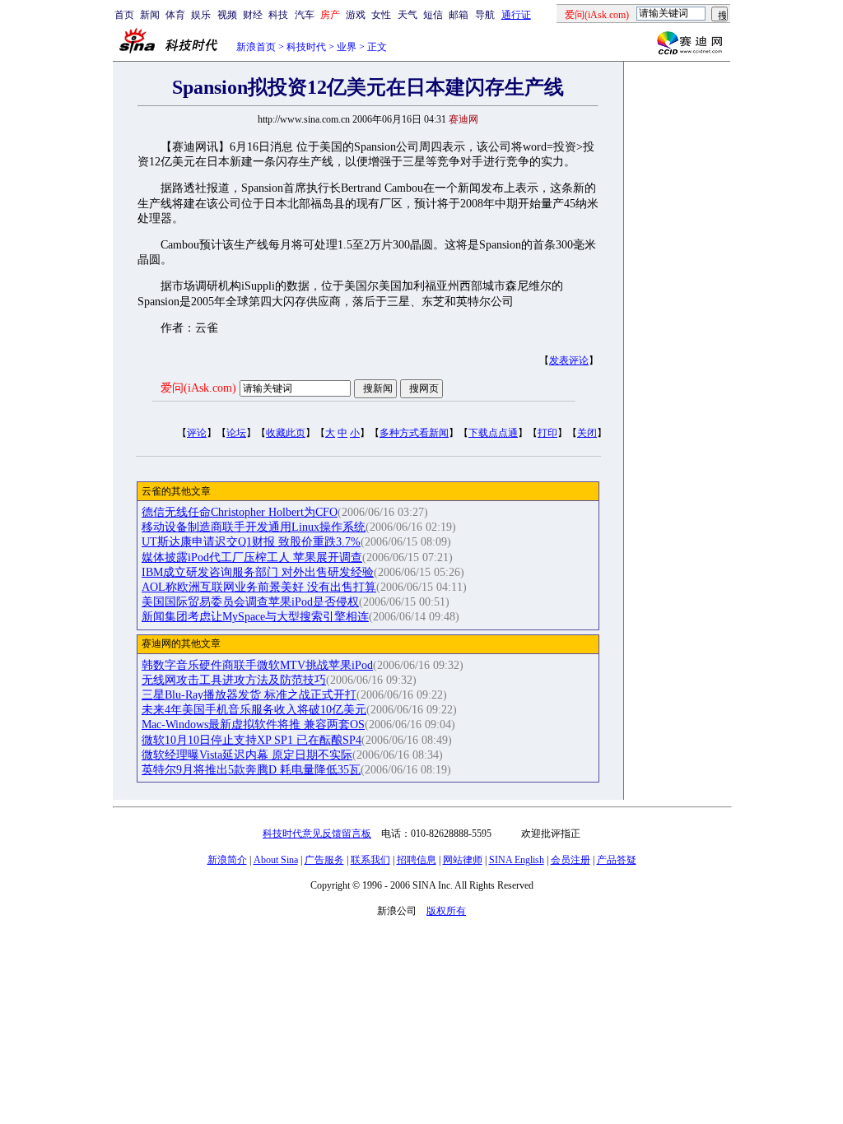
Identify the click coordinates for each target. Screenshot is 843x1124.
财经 (253, 15)
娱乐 (201, 15)
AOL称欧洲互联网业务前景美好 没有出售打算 (259, 587)
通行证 (516, 15)
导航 (485, 15)
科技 (278, 15)
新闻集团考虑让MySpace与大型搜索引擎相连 (255, 617)
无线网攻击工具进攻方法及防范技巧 (234, 680)
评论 (197, 433)
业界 (346, 47)
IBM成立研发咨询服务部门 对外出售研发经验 (258, 572)
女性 (381, 15)
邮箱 (458, 15)
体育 (175, 15)
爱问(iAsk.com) (198, 388)
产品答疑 (616, 860)
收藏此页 (285, 433)
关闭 (587, 433)
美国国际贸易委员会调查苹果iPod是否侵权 (250, 602)
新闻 (150, 15)
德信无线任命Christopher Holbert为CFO (240, 512)
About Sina (276, 860)
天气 (407, 15)
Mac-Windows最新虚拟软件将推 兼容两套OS (253, 724)
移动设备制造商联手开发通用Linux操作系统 (254, 527)
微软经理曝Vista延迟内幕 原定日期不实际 (247, 755)
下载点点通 (493, 433)
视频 (227, 15)
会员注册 (570, 860)
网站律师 (462, 860)
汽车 (304, 15)
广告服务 (324, 860)
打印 (547, 433)
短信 (433, 15)
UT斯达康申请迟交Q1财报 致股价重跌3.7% (251, 542)
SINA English (516, 860)
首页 (124, 15)
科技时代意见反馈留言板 (317, 833)
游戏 (356, 15)
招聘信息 (416, 860)
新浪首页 (256, 47)
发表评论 (569, 360)
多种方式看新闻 (414, 433)
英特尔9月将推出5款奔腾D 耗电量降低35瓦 (251, 770)
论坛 (236, 433)
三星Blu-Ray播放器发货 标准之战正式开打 (249, 695)
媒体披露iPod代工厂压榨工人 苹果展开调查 (252, 557)
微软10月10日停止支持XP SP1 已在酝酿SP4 (251, 740)
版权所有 (446, 911)
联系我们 (370, 860)
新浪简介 (227, 860)
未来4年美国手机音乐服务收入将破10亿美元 (254, 710)
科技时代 (306, 47)
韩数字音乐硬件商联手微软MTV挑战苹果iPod (257, 665)
